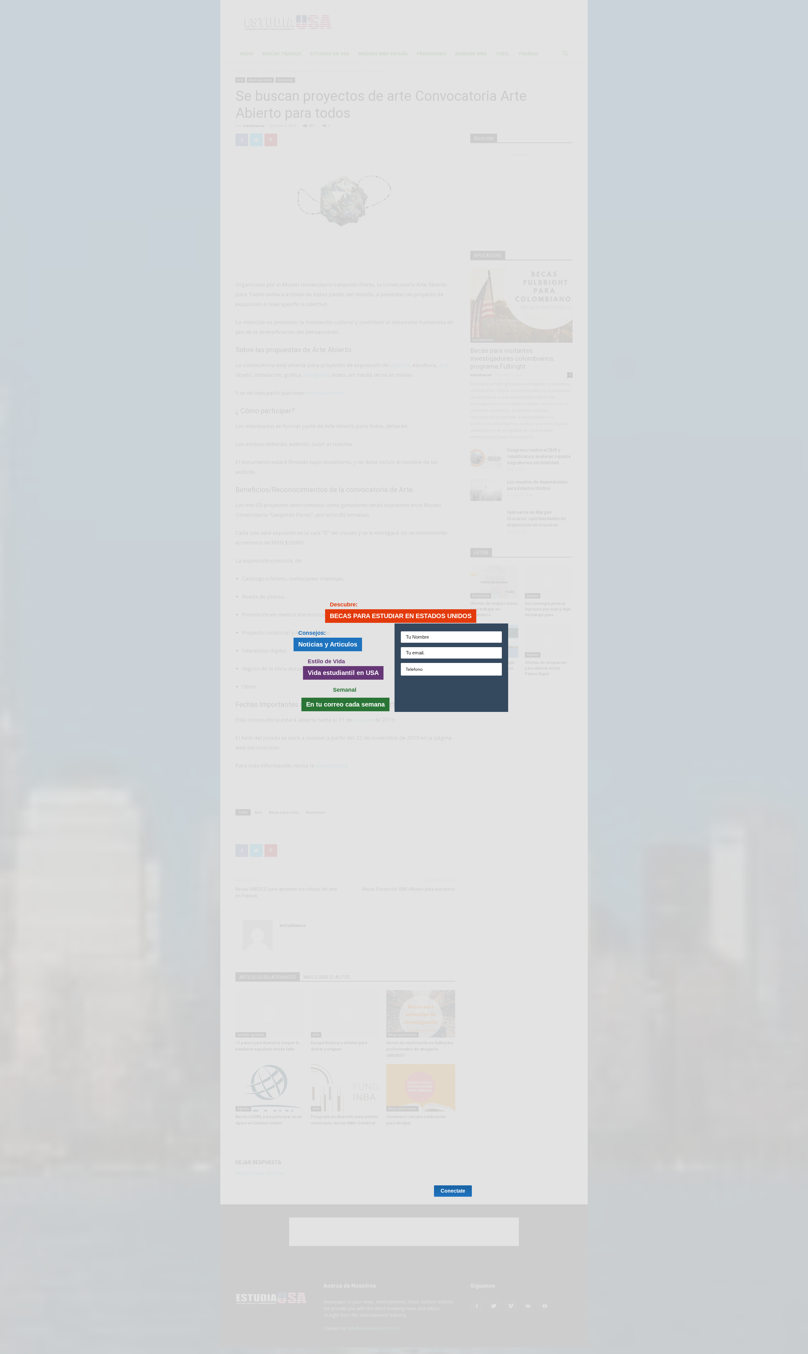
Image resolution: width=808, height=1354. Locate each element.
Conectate (453, 693)
